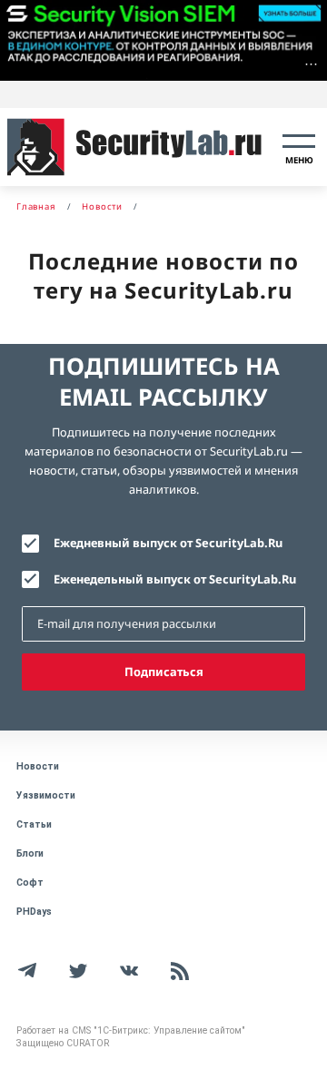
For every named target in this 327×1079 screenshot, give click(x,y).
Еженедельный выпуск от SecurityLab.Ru (175, 579)
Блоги (30, 853)
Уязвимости (45, 795)
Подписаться (163, 671)
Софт (30, 882)
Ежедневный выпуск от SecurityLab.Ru (168, 543)
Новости (37, 766)
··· (311, 64)
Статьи (34, 824)
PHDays (34, 911)
